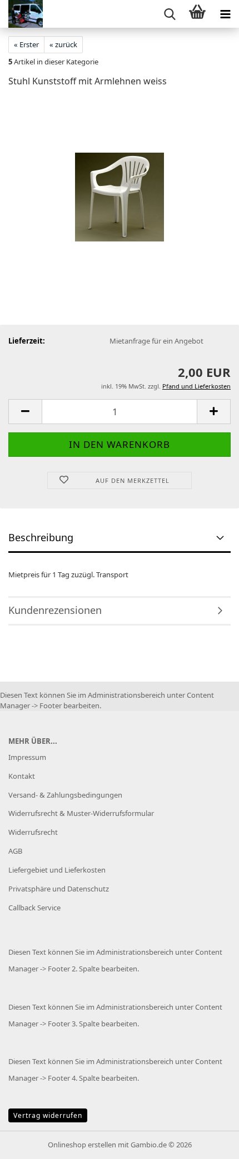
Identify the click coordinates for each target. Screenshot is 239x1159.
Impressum (27, 757)
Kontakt (21, 776)
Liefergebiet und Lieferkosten (57, 870)
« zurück (63, 44)
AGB (15, 851)
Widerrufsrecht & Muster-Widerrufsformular (81, 813)
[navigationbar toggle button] (225, 14)
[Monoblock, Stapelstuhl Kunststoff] (119, 180)
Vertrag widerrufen (47, 1115)
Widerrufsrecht (33, 832)
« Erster (26, 44)
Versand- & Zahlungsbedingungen (65, 795)
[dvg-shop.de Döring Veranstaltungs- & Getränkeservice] (21, 14)
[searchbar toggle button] (169, 14)
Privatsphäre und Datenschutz (58, 889)
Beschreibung (40, 537)
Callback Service (34, 908)
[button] (25, 411)
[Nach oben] (208, 1142)
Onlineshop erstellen (82, 1145)
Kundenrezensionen (55, 610)
